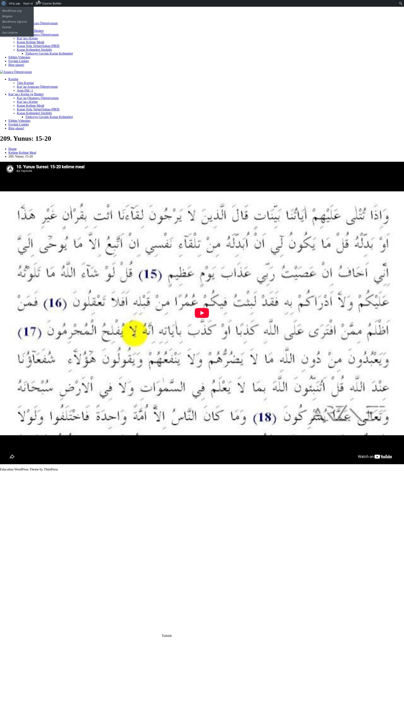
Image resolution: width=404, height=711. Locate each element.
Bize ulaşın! (16, 65)
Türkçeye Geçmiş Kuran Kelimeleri (49, 53)
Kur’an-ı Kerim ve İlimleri (26, 94)
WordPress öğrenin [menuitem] (14, 21)
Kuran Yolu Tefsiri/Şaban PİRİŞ (38, 46)
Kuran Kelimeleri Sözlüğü (34, 49)
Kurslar (13, 79)
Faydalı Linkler (18, 61)
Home (12, 149)
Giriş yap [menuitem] (14, 3)
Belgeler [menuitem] (7, 16)
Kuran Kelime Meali (30, 42)
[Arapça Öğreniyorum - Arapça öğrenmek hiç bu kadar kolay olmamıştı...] (16, 72)
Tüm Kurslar (25, 83)
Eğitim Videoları (19, 57)
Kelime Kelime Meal (22, 152)
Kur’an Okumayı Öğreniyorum (37, 34)
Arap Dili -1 (25, 90)
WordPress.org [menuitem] (11, 10)
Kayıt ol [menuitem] (28, 3)
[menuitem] (3, 3)
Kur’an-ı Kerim (27, 38)
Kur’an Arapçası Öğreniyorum (37, 23)
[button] (202, 636)
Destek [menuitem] (6, 27)
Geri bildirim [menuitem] (10, 32)
